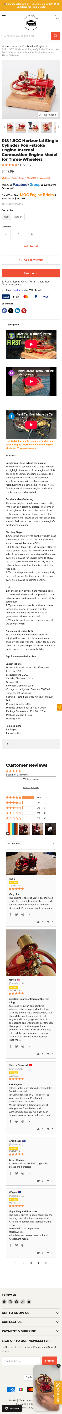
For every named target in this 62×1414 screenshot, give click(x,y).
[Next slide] (58, 127)
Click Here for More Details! (31, 6)
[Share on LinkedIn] (17, 310)
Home (5, 46)
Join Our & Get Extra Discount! (29, 186)
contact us (19, 290)
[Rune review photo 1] (31, 863)
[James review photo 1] (31, 952)
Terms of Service (27, 1400)
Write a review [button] (31, 779)
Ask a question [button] (31, 787)
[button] (8, 127)
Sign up (50, 1361)
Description (12, 324)
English (29, 1377)
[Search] (55, 36)
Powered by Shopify (31, 1407)
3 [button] (31, 1263)
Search (12, 1400)
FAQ (8, 744)
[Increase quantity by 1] (31, 234)
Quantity (6, 226)
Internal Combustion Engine (28, 46)
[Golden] (18, 221)
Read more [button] (14, 1039)
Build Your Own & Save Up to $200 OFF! (29, 197)
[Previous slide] (4, 127)
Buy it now (31, 273)
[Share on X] (10, 310)
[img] (31, 889)
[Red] (7, 221)
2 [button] (23, 1263)
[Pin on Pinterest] (24, 310)
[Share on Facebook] (4, 310)
